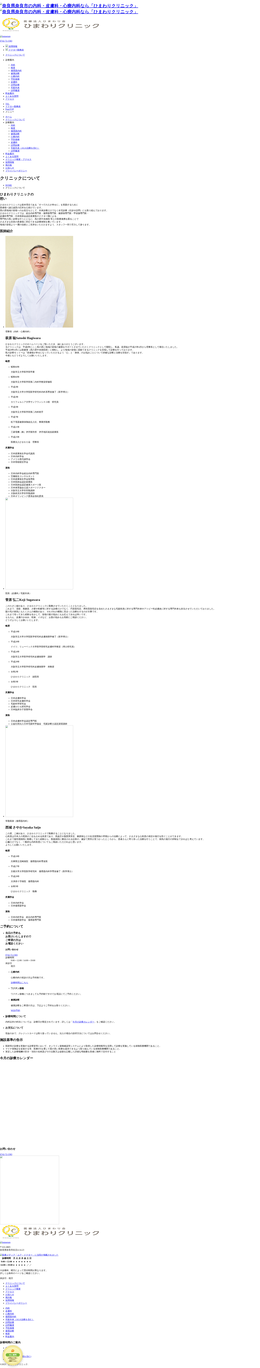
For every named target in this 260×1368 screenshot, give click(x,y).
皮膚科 (14, 82)
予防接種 (15, 79)
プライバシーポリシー (16, 171)
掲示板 (8, 165)
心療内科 (15, 76)
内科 (13, 65)
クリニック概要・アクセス (18, 159)
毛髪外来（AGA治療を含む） (25, 148)
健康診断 (15, 73)
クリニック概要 (13, 1289)
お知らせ (9, 168)
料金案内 (9, 93)
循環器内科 (16, 70)
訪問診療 (15, 85)
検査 (13, 68)
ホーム (8, 117)
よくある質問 (11, 96)
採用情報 (9, 162)
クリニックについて (15, 55)
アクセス (9, 99)
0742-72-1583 (6, 41)
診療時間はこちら (19, 982)
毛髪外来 (15, 87)
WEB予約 (15, 1010)
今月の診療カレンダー (83, 1022)
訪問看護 (15, 90)
